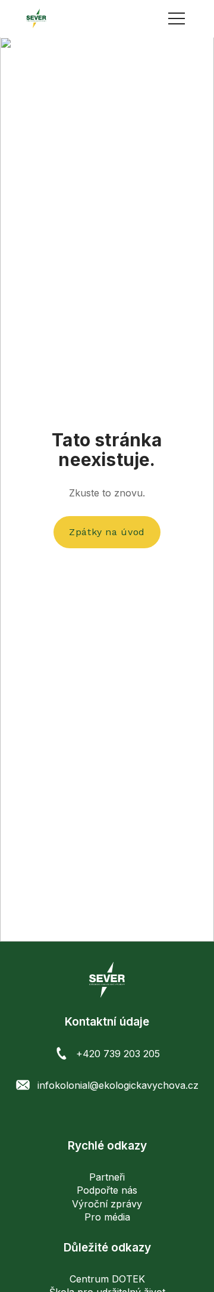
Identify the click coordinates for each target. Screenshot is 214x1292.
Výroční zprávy (107, 1204)
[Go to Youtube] (127, 1115)
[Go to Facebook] (87, 1115)
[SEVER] (36, 18)
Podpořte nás (107, 1190)
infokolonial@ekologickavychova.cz (118, 1085)
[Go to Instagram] (107, 1115)
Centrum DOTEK (107, 1279)
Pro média (107, 1217)
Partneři (107, 1177)
